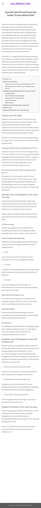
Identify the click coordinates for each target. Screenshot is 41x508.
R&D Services (9, 103)
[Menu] (3, 3)
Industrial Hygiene (10, 100)
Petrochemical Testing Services (14, 98)
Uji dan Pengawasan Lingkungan (14, 96)
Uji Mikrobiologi (10, 93)
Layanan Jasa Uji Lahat (10, 81)
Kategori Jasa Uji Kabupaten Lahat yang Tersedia (19, 91)
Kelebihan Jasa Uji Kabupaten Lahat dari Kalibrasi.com (16, 106)
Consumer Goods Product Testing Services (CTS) (20, 84)
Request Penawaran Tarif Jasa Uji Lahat (16, 110)
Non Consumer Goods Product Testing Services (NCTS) (19, 87)
